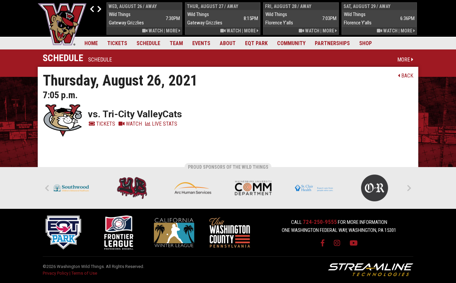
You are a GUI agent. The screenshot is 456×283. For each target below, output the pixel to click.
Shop (365, 43)
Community (291, 43)
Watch (155, 30)
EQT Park (256, 43)
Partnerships (332, 43)
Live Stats (164, 124)
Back (406, 76)
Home (91, 43)
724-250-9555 (320, 222)
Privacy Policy (55, 273)
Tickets (117, 43)
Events (201, 43)
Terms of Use (84, 273)
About (228, 43)
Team (176, 43)
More (172, 30)
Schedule (148, 43)
